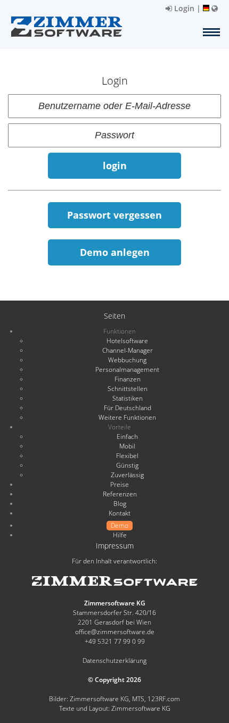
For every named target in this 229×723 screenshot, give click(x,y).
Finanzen (127, 379)
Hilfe (120, 534)
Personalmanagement (127, 369)
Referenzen (120, 493)
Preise (119, 484)
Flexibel (127, 455)
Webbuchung (127, 359)
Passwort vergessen (114, 215)
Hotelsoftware (127, 340)
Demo (119, 525)
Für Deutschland (127, 407)
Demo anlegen (115, 252)
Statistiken (127, 398)
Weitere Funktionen (127, 417)
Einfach (127, 436)
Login (183, 8)
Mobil (127, 446)
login (115, 165)
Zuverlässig (127, 474)
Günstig (127, 465)
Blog (119, 503)
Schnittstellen (128, 388)
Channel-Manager (127, 350)
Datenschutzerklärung (114, 660)
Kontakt (119, 513)
